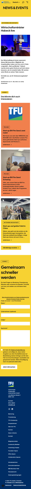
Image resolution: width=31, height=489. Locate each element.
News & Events (12, 433)
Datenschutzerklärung (18, 350)
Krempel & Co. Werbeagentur (15, 482)
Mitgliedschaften (13, 441)
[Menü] (27, 2)
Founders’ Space (13, 450)
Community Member (14, 444)
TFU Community (12, 420)
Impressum (8, 485)
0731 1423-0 (11, 403)
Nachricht (4, 328)
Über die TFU (12, 426)
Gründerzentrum (12, 462)
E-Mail (3, 320)
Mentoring (11, 414)
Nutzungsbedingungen (14, 475)
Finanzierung (12, 417)
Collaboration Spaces (14, 457)
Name (3, 303)
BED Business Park (13, 468)
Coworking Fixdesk (13, 447)
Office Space (11, 454)
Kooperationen (12, 423)
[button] (3, 486)
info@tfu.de (11, 405)
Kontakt (10, 436)
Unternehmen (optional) (8, 311)
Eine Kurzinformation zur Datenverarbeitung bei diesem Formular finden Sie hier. (15, 298)
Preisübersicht (12, 471)
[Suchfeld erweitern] (23, 2)
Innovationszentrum (14, 465)
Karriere (10, 429)
